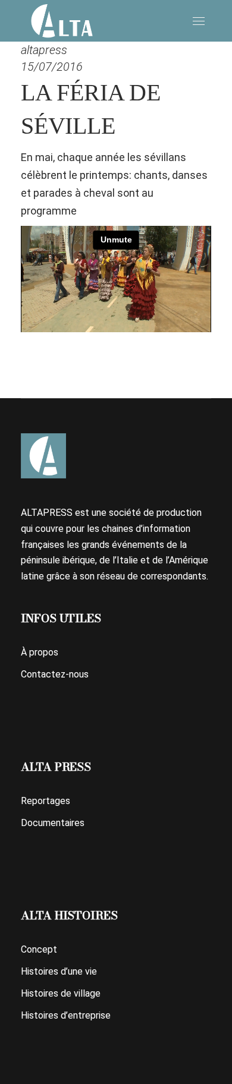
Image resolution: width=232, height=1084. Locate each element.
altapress (44, 50)
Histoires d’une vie (59, 971)
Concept (39, 949)
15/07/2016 (52, 66)
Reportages (45, 800)
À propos (39, 652)
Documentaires (52, 822)
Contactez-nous (55, 674)
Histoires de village (61, 993)
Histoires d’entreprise (66, 1015)
